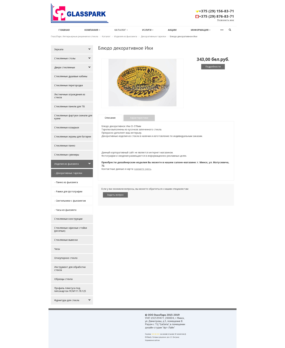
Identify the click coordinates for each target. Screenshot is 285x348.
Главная (64, 29)
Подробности (213, 66)
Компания (91, 29)
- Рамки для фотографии (68, 191)
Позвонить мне (225, 20)
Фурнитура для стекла (66, 300)
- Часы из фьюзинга (65, 209)
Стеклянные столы (64, 58)
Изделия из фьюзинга (66, 163)
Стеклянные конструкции (68, 218)
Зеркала (58, 49)
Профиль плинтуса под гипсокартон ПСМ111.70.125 (70, 289)
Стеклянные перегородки (68, 85)
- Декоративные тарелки (68, 173)
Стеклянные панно (64, 145)
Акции (172, 29)
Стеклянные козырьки (66, 127)
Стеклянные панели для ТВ (69, 106)
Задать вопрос (115, 194)
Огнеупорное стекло (66, 257)
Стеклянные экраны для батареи (72, 136)
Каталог (120, 29)
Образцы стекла (63, 279)
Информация (199, 29)
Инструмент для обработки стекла (70, 268)
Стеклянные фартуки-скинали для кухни (73, 117)
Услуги (146, 29)
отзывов (171, 334)
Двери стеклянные (64, 67)
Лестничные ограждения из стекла (69, 96)
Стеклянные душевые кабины (70, 76)
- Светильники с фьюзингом (70, 200)
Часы (57, 248)
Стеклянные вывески (66, 239)
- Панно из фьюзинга (66, 182)
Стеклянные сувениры (66, 154)
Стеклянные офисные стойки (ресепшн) (70, 229)
